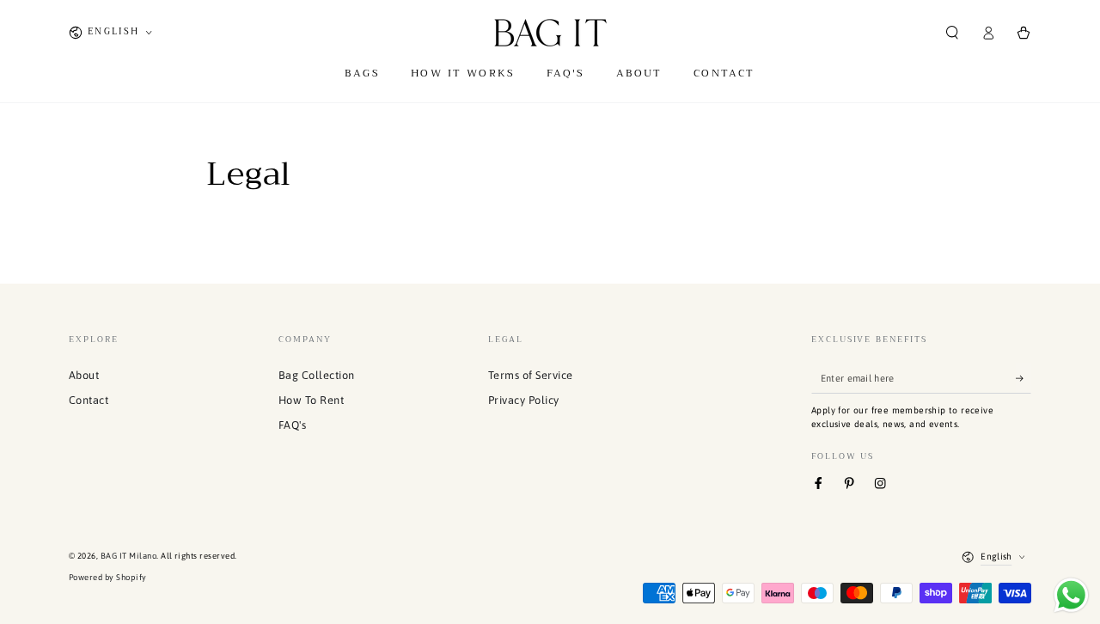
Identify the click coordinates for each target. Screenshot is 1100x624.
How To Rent (311, 400)
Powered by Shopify (108, 577)
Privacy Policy (523, 400)
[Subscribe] (1023, 378)
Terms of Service (530, 375)
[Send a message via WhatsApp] (1071, 595)
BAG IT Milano (128, 555)
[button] (952, 32)
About (84, 375)
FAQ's (292, 425)
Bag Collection (316, 375)
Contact (88, 400)
